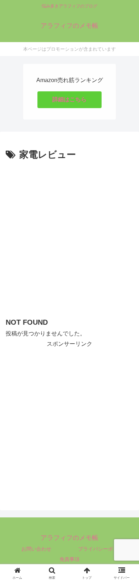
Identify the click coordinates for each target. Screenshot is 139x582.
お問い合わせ (36, 549)
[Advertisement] (69, 236)
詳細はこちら (69, 99)
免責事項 (69, 559)
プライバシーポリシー (103, 549)
